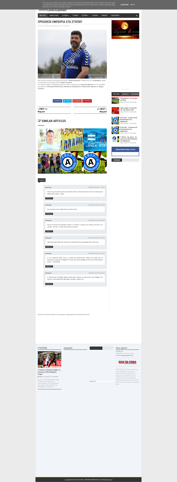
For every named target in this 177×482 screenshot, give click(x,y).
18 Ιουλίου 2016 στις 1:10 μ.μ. (96, 187)
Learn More (124, 5)
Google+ (78, 100)
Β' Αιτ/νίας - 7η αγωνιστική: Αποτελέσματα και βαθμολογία (128, 119)
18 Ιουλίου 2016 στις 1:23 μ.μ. (96, 205)
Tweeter (68, 100)
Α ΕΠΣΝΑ (65, 15)
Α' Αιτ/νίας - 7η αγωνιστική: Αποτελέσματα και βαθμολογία (128, 129)
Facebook (58, 100)
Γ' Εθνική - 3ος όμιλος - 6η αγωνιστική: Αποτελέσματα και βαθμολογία (128, 139)
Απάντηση (49, 198)
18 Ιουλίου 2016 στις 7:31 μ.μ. (96, 238)
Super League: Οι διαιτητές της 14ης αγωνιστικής (128, 109)
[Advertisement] (51, 328)
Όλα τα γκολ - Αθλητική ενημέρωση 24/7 (88, 480)
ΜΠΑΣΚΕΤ (105, 15)
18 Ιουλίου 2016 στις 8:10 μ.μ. (96, 273)
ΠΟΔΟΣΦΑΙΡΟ (115, 15)
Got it (132, 5)
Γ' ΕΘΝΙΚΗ (75, 15)
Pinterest (88, 100)
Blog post (41, 112)
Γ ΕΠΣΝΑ (94, 15)
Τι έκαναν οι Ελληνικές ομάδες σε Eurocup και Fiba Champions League (49, 372)
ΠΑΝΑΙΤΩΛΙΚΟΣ (54, 15)
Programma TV (93, 381)
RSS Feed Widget (125, 89)
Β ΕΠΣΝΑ (84, 15)
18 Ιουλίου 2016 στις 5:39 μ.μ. (96, 220)
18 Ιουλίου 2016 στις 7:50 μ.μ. (96, 253)
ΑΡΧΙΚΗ (43, 15)
